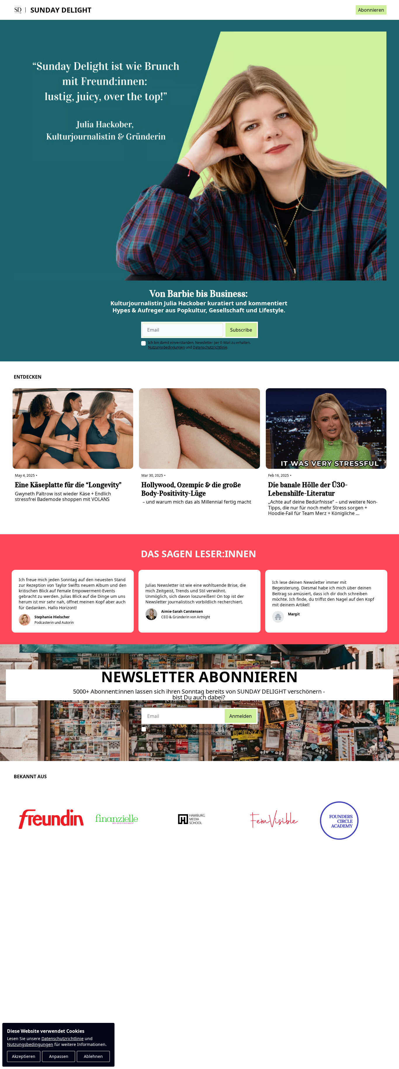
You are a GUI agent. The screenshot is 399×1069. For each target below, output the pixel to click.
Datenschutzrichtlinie (62, 1038)
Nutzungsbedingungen (30, 1044)
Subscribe (241, 330)
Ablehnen (93, 1056)
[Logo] (18, 10)
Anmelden (240, 716)
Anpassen (58, 1056)
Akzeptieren (23, 1056)
